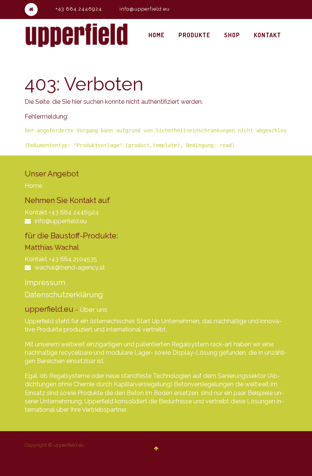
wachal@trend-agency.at (70, 267)
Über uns (93, 309)
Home (33, 185)
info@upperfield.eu (144, 9)
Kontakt (36, 212)
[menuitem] (156, 35)
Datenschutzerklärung (64, 294)
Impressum (45, 282)
